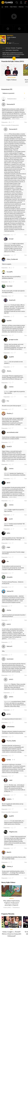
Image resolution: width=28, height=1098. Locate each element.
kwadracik (12, 300)
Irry (8, 401)
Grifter (9, 759)
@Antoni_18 (7, 821)
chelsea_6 (10, 866)
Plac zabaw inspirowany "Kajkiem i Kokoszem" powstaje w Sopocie (11, 903)
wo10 (11, 519)
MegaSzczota (13, 832)
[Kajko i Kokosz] (3, 39)
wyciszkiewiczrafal (12, 432)
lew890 (9, 320)
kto (8, 561)
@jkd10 (6, 509)
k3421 (9, 624)
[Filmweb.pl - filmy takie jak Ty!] (7, 2)
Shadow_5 (10, 413)
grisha (8, 714)
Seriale (6, 6)
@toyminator (7, 684)
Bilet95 (9, 852)
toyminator (10, 659)
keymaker (10, 286)
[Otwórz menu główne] (25, 2)
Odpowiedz (4, 122)
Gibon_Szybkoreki (12, 259)
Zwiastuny (21, 6)
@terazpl (6, 134)
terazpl (11, 239)
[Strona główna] (2, 7)
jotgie (8, 547)
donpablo (9, 577)
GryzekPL (10, 272)
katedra (9, 799)
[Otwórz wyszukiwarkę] (16, 2)
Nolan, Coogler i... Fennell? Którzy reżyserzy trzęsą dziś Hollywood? (11, 934)
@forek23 (7, 473)
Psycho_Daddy (11, 741)
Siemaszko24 (11, 104)
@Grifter (6, 785)
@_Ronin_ (6, 391)
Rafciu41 (9, 646)
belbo (8, 533)
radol (10, 780)
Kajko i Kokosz (13, 6)
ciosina (11, 387)
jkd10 (8, 482)
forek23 (9, 446)
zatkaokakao (10, 726)
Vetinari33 (10, 591)
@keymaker (7, 305)
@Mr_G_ (6, 361)
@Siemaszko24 (8, 243)
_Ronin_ (9, 371)
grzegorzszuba (13, 339)
